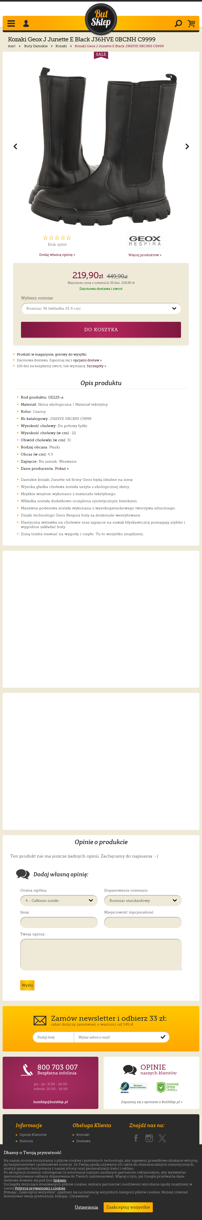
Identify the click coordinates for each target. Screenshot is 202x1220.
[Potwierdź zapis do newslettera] (163, 1037)
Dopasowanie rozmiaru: (126, 890)
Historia (26, 1141)
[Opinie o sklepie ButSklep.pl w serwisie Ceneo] (168, 1088)
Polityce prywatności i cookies (40, 1188)
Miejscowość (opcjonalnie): (129, 912)
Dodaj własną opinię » (57, 255)
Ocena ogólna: (33, 890)
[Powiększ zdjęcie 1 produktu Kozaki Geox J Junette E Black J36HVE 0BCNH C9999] (101, 146)
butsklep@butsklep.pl (50, 1102)
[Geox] (145, 241)
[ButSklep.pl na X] (162, 1137)
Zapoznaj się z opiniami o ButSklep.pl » (151, 1102)
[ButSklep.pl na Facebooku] (136, 1137)
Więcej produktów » (144, 255)
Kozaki (61, 46)
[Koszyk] (192, 24)
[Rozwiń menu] (12, 24)
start (12, 46)
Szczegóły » (96, 366)
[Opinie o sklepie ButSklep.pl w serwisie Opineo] (134, 1088)
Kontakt (83, 1134)
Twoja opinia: (33, 934)
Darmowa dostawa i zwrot (101, 289)
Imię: (25, 912)
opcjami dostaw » (87, 360)
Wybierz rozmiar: (37, 298)
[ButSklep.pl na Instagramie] (149, 1137)
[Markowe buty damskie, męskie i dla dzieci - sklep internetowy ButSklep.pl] (101, 19)
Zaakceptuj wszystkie (128, 1207)
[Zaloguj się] (27, 24)
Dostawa (83, 1141)
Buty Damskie (36, 46)
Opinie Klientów (33, 1134)
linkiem (59, 1180)
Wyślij (27, 985)
